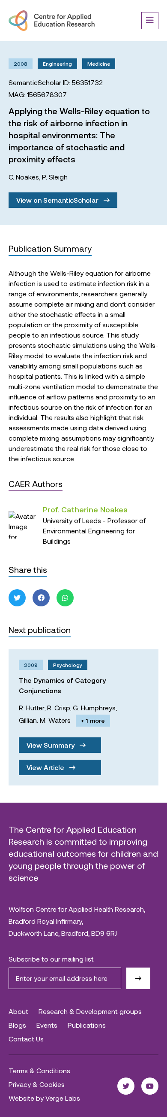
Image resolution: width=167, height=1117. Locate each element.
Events (46, 1025)
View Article (46, 767)
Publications (87, 1025)
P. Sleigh (55, 177)
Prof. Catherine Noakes (85, 509)
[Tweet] (17, 597)
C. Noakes (24, 177)
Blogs (17, 1025)
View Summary (51, 745)
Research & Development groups (90, 1011)
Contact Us (26, 1039)
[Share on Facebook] (41, 597)
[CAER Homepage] (52, 20)
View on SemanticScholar (58, 200)
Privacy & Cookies (37, 1084)
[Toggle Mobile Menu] (149, 20)
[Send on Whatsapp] (65, 597)
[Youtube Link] (149, 1086)
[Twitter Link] (125, 1086)
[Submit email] (138, 978)
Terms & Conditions (39, 1070)
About (18, 1011)
